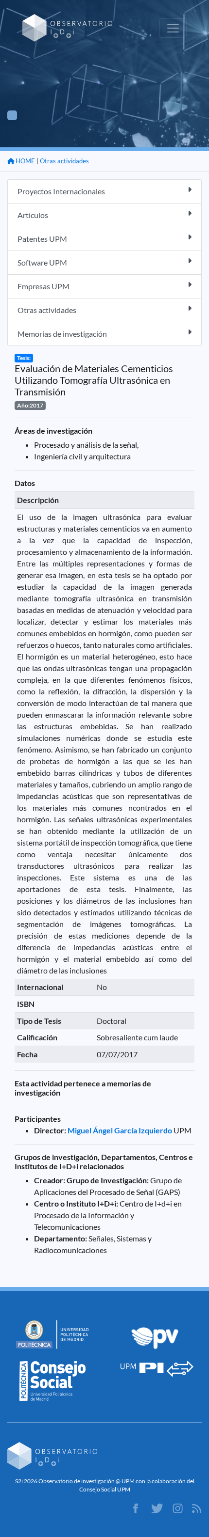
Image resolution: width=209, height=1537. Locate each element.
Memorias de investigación (62, 333)
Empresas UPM (43, 286)
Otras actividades (64, 161)
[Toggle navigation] (173, 28)
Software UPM (42, 262)
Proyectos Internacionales (61, 191)
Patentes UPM (42, 238)
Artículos (32, 215)
